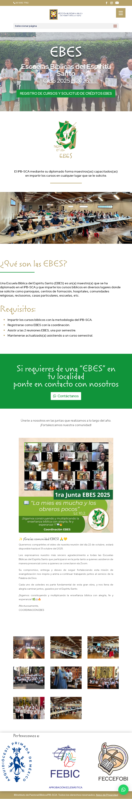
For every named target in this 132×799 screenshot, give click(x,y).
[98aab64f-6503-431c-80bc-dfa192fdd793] (66, 688)
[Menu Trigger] (120, 13)
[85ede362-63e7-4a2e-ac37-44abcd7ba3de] (103, 688)
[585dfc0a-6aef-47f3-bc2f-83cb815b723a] (29, 688)
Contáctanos (68, 396)
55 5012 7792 (22, 2)
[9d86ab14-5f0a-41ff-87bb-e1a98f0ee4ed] (29, 718)
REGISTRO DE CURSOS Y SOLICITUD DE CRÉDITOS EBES (66, 93)
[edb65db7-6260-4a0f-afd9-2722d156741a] (66, 657)
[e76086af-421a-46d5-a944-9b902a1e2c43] (29, 657)
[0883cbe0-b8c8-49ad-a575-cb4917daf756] (66, 718)
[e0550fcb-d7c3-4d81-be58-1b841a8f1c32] (103, 657)
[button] (123, 790)
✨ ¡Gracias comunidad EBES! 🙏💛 (43, 539)
